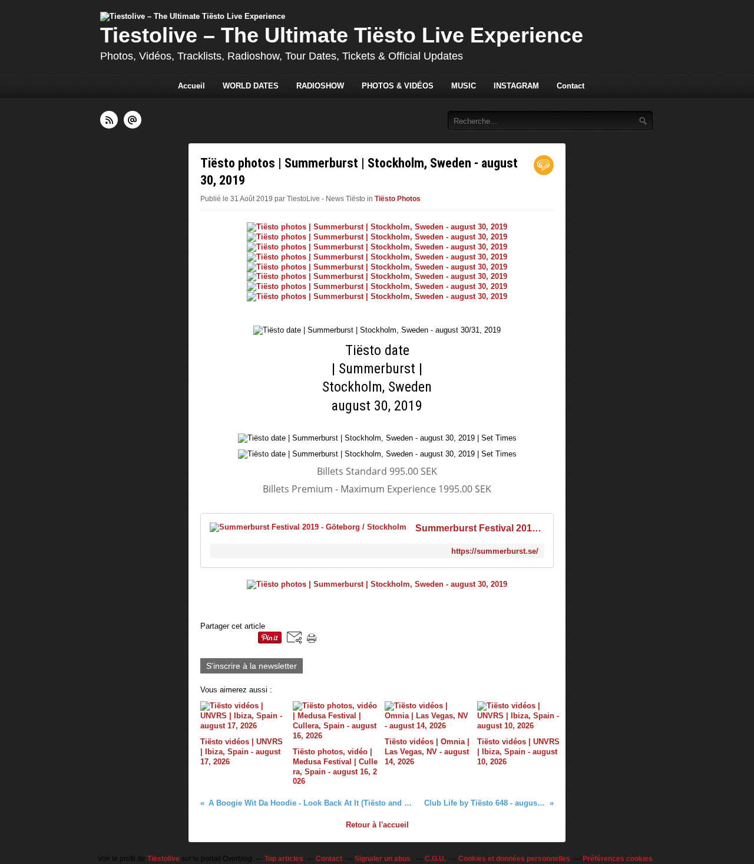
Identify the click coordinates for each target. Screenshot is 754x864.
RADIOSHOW (320, 85)
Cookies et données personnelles (514, 859)
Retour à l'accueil (377, 824)
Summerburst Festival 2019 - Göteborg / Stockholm (479, 528)
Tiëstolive (163, 859)
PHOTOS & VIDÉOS (398, 85)
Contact (570, 85)
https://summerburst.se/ (494, 551)
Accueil (191, 85)
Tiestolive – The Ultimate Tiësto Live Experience (341, 35)
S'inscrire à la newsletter (251, 666)
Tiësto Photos (398, 199)
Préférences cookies (618, 859)
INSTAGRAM (516, 85)
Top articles (283, 859)
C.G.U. (435, 859)
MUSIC (463, 85)
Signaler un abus (383, 859)
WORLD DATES (251, 85)
